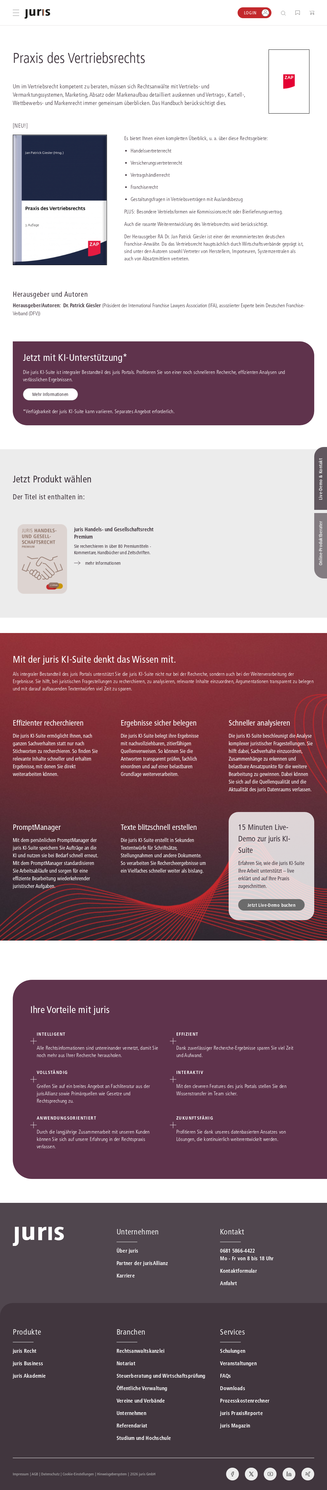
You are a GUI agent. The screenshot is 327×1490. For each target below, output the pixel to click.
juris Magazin (235, 1425)
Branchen (131, 1332)
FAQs (225, 1376)
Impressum (21, 1473)
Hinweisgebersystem (112, 1473)
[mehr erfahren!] (289, 81)
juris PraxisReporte (241, 1413)
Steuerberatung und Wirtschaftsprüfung (161, 1376)
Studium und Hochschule (144, 1438)
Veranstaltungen (238, 1363)
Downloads (232, 1388)
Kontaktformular (238, 1271)
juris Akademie (29, 1376)
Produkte (27, 1332)
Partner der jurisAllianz (142, 1263)
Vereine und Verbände (141, 1400)
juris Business (28, 1363)
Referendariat (132, 1425)
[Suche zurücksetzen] (278, 13)
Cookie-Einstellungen (78, 1473)
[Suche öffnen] (284, 13)
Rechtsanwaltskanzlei (141, 1351)
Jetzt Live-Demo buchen (271, 905)
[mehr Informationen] (42, 559)
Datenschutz (50, 1473)
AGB (35, 1473)
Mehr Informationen (50, 394)
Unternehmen (131, 1413)
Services (232, 1332)
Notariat (126, 1363)
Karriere (126, 1275)
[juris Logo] (37, 14)
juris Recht (24, 1351)
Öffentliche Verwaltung (142, 1388)
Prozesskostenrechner (245, 1400)
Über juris (128, 1251)
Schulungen (232, 1351)
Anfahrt (228, 1283)
